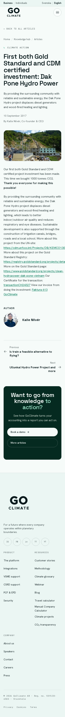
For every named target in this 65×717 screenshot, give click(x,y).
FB (17, 542)
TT (36, 542)
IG (7, 542)
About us (9, 643)
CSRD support (12, 584)
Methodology (42, 568)
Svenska (46, 3)
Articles (38, 39)
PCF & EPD (10, 592)
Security (8, 600)
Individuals (21, 3)
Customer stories (45, 560)
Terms (33, 707)
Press (7, 675)
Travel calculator (45, 600)
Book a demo (20, 432)
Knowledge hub (22, 39)
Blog (37, 592)
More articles (18, 442)
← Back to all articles (19, 28)
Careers (8, 667)
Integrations (11, 568)
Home (7, 39)
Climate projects (44, 616)
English (57, 3)
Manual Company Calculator (45, 608)
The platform (11, 560)
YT (45, 542)
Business (8, 3)
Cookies (21, 707)
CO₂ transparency (45, 624)
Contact (8, 659)
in (26, 542)
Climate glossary (44, 576)
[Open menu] (57, 12)
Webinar (39, 584)
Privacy (8, 707)
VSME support (12, 576)
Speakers (9, 651)
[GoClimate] (14, 11)
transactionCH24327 (17, 285)
